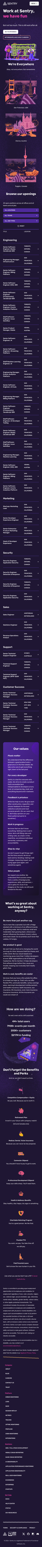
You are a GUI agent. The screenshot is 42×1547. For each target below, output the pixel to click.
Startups (8, 1489)
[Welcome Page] (10, 3)
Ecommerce (9, 1480)
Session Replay (11, 1411)
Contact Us (9, 1383)
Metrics (8, 1415)
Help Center (10, 1503)
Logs (7, 1401)
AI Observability (11, 1462)
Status (8, 1508)
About (7, 1369)
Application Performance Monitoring (19, 1466)
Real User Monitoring (13, 1475)
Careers (8, 1378)
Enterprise (9, 1484)
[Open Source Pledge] (12, 1534)
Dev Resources (11, 1513)
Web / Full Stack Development (16, 1448)
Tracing (8, 1420)
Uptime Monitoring (12, 1424)
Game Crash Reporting (13, 1457)
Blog (7, 1373)
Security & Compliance (18, 1528)
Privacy (32, 1528)
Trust (7, 1387)
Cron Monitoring (11, 1434)
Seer (7, 1406)
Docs (7, 1499)
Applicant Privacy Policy (28, 1353)
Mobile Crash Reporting (14, 1452)
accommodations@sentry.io (11, 1346)
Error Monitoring (12, 1397)
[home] (5, 1534)
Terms (5, 1528)
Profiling (9, 1429)
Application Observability (15, 1471)
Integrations (10, 1438)
